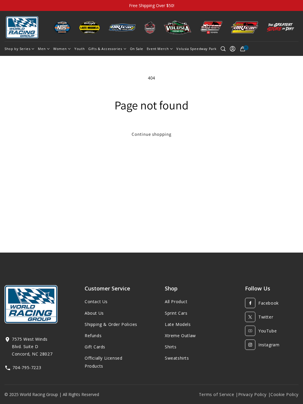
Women (60, 48)
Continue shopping (152, 134)
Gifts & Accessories (105, 48)
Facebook (268, 303)
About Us (94, 313)
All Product (176, 301)
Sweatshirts (177, 358)
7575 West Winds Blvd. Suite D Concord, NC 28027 (32, 346)
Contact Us (96, 301)
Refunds (93, 335)
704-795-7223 (26, 367)
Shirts (171, 347)
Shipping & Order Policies (111, 324)
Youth (79, 48)
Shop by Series (17, 48)
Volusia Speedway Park (196, 48)
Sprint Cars (176, 313)
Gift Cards (95, 347)
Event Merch (158, 48)
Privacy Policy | (254, 394)
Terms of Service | (218, 394)
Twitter (265, 317)
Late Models (178, 324)
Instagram (268, 345)
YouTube (267, 331)
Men (42, 48)
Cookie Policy (284, 394)
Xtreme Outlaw (180, 335)
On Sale (136, 48)
